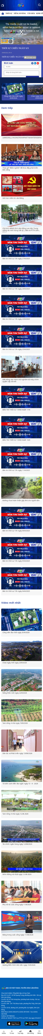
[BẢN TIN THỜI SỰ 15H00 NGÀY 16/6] (21, 427)
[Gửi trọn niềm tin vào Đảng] (21, 185)
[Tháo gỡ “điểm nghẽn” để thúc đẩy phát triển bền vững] (21, 155)
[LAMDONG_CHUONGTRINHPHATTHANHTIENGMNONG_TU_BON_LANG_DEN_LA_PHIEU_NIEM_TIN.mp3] (21, 125)
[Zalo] (35, 63)
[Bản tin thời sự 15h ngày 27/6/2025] (21, 246)
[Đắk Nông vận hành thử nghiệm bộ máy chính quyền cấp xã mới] (21, 367)
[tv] (2, 5)
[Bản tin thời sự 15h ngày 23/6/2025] (21, 306)
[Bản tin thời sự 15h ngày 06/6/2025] (21, 518)
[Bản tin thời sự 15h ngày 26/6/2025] (21, 276)
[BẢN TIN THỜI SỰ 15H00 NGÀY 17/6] (21, 397)
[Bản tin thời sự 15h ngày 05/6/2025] (21, 548)
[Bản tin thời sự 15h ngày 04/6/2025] (21, 578)
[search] (39, 4)
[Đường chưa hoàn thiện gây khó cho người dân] (21, 488)
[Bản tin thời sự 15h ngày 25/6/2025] (21, 336)
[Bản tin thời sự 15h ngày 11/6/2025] (21, 457)
